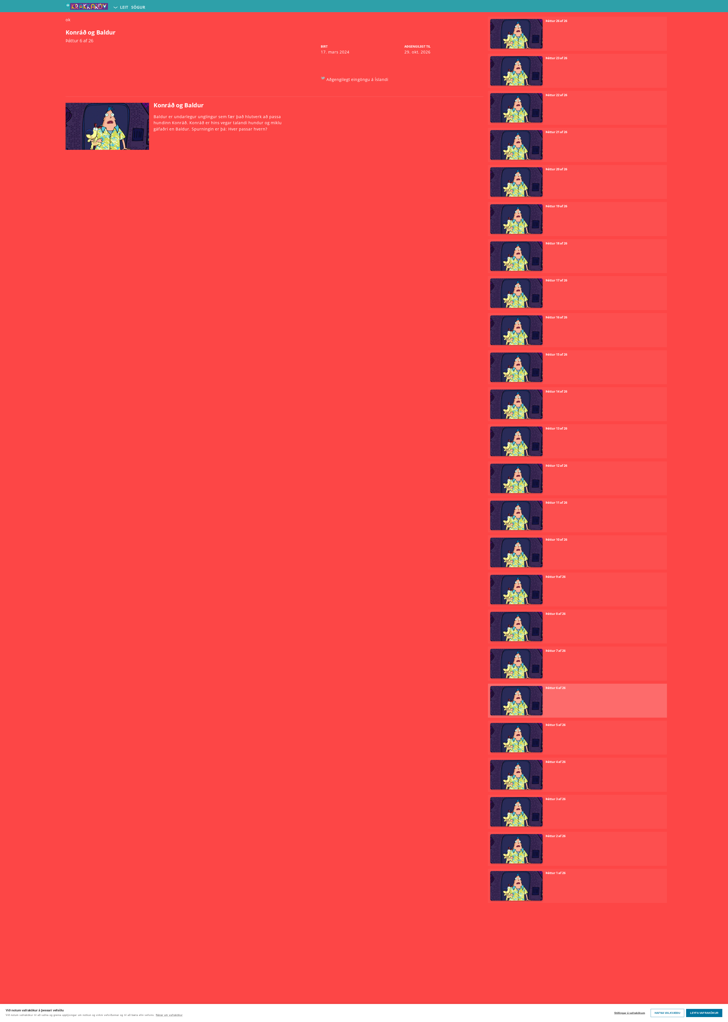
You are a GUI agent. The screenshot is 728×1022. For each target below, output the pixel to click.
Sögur (138, 7)
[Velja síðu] (115, 7)
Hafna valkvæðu (667, 1013)
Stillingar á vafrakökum (629, 1013)
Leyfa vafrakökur (704, 1013)
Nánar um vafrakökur (169, 1015)
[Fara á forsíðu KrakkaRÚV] (87, 7)
